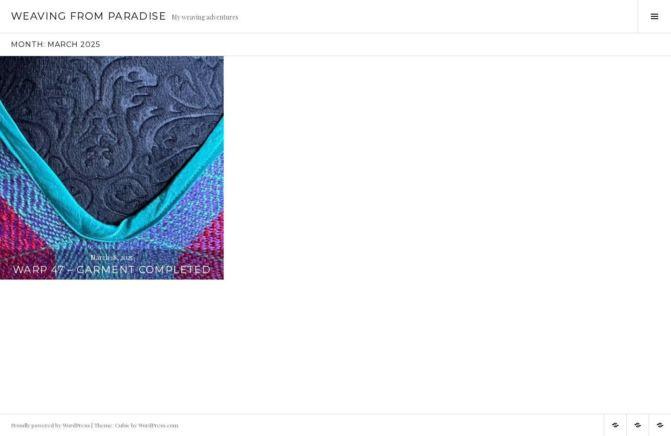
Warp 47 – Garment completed (112, 270)
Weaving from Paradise (88, 16)
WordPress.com (158, 425)
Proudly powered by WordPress (50, 425)
